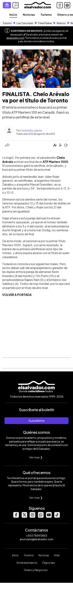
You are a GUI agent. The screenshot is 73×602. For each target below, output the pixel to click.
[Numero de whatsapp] (41, 516)
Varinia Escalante (31, 130)
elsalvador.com (15, 37)
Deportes (48, 562)
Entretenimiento (27, 562)
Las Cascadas (25, 23)
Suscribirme (36, 421)
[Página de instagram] (32, 516)
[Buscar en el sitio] (16, 5)
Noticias (29, 14)
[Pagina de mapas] (60, 5)
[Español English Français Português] (67, 5)
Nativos (61, 23)
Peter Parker (45, 23)
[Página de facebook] (16, 516)
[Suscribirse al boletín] (7, 5)
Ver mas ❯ (36, 457)
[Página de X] (24, 516)
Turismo (46, 14)
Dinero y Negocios (36, 570)
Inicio (13, 14)
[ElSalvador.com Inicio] (37, 5)
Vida (57, 555)
